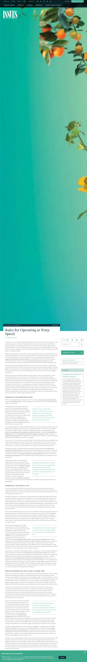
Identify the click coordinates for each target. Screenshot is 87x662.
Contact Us (31, 1)
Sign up (62, 657)
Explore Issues (9, 5)
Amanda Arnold (12, 337)
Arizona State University (78, 12)
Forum (19, 1)
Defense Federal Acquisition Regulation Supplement (31, 434)
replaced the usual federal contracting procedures (17, 359)
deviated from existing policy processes (37, 361)
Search (68, 1)
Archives (21, 5)
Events (13, 1)
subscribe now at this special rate (15, 659)
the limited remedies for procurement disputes (31, 453)
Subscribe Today (77, 1)
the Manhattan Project (16, 401)
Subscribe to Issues (69, 352)
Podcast (30, 5)
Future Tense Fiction (53, 5)
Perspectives (55, 325)
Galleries (39, 5)
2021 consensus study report (39, 539)
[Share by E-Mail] (81, 340)
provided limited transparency (12, 455)
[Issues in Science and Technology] (10, 14)
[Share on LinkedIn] (77, 340)
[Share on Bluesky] (68, 340)
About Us (6, 1)
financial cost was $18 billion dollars (47, 399)
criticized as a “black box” (23, 478)
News (24, 1)
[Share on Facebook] (72, 340)
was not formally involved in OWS (22, 539)
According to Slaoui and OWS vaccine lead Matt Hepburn (29, 558)
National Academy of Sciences (77, 10)
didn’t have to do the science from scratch (36, 552)
